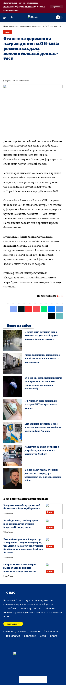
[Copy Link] (18, 73)
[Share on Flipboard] (18, 66)
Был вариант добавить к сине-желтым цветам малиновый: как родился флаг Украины (43, 427)
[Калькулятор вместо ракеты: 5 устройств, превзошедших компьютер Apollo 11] (12, 455)
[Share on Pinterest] (24, 66)
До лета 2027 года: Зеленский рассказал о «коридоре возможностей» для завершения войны (43, 475)
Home (5, 26)
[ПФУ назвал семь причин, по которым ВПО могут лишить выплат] (12, 409)
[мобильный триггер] (6, 17)
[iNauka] (33, 17)
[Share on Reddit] (48, 66)
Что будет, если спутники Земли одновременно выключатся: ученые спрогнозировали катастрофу (43, 383)
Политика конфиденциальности (19, 6)
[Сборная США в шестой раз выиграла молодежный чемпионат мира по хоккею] (54, 568)
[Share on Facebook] (5, 66)
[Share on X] (11, 66)
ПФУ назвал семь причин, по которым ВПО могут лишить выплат (41, 404)
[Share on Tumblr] (42, 66)
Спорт (7, 32)
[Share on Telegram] (5, 73)
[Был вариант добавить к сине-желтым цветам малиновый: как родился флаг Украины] (12, 432)
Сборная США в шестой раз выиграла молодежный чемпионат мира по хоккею (19, 568)
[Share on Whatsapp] (30, 66)
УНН (60, 296)
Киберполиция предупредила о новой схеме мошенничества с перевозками (42, 358)
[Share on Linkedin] (36, 66)
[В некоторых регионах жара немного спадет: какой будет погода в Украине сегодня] (12, 340)
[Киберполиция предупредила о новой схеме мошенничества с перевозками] (12, 363)
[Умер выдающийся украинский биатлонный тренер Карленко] (54, 509)
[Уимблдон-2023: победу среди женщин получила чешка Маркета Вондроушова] (54, 524)
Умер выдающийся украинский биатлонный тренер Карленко (21, 506)
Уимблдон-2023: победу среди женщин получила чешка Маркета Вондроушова (21, 524)
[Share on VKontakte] (54, 66)
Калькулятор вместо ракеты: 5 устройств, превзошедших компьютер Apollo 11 (42, 450)
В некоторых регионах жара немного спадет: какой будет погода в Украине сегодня (41, 335)
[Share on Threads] (11, 73)
